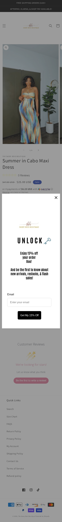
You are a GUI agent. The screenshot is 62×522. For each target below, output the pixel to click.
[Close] (56, 198)
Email (10, 294)
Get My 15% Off (29, 315)
